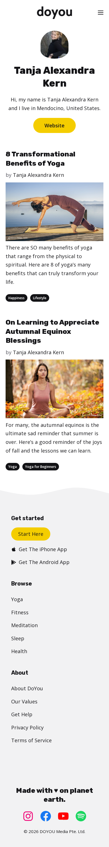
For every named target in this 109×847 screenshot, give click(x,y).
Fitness (20, 612)
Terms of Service (31, 740)
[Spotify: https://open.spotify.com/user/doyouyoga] (81, 816)
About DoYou (27, 688)
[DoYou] (54, 13)
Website (54, 125)
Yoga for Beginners (40, 466)
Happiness (16, 298)
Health (19, 651)
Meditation (24, 625)
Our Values (24, 701)
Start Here (30, 533)
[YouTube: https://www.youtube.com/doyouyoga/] (63, 816)
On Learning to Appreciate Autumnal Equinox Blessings (52, 331)
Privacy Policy (27, 727)
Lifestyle (39, 298)
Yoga (12, 466)
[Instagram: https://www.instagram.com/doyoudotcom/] (28, 816)
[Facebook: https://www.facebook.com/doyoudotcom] (45, 816)
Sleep (17, 638)
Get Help (21, 714)
